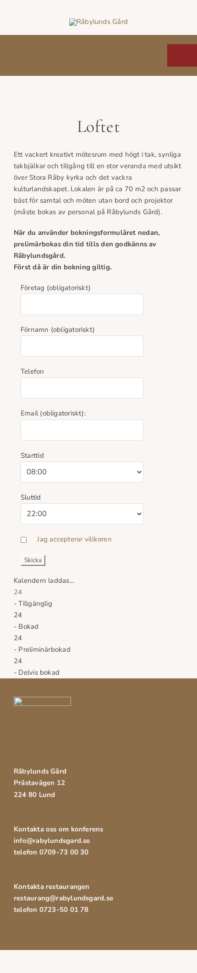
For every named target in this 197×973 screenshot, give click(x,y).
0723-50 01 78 (64, 909)
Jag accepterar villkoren (74, 539)
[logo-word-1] (98, 21)
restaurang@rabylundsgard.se (63, 898)
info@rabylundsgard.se (52, 840)
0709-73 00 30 (64, 852)
